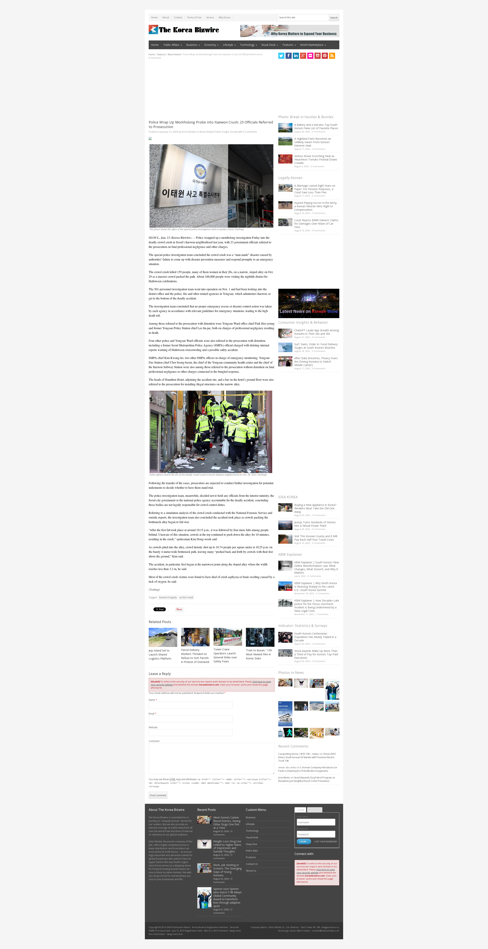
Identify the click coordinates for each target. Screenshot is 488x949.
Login (300, 809)
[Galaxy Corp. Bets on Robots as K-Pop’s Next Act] (301, 732)
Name (153, 699)
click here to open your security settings (316, 871)
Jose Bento (284, 777)
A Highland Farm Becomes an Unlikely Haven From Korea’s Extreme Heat (312, 142)
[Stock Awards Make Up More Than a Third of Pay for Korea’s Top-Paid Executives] (285, 653)
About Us (251, 870)
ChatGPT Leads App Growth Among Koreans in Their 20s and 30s (316, 331)
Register (314, 809)
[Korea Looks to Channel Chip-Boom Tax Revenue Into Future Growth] (317, 706)
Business (191, 45)
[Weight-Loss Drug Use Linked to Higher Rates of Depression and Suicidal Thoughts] (301, 683)
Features (288, 45)
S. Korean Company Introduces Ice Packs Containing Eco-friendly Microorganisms (307, 769)
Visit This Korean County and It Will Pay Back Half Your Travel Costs (315, 537)
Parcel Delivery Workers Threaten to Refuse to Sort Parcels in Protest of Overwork (195, 656)
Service (210, 17)
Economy (210, 45)
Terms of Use (194, 17)
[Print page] (211, 138)
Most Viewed (174, 54)
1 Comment (322, 614)
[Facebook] (289, 56)
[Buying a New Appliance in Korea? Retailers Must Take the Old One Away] (285, 507)
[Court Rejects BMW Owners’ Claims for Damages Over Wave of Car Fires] (285, 222)
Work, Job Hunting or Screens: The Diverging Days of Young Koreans (227, 870)
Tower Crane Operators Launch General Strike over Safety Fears (225, 655)
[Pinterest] (325, 56)
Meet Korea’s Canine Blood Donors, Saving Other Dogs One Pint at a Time (226, 823)
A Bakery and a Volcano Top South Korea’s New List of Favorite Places (316, 126)
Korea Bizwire (189, 131)
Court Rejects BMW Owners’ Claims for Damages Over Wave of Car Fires (316, 223)
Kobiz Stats (252, 850)
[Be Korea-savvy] (184, 29)
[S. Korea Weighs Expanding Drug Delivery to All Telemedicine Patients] (332, 731)
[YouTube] (318, 56)
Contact (178, 17)
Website (153, 727)
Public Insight (222, 131)
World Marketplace (311, 45)
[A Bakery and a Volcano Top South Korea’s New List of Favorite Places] (285, 127)
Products (251, 857)
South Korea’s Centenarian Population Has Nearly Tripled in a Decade (315, 637)
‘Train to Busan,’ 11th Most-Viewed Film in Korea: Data (259, 654)
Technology (247, 45)
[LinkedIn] (296, 56)
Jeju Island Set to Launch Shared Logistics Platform (160, 654)
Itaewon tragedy (168, 597)
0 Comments (318, 131)
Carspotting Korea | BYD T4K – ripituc (298, 753)
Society (234, 131)
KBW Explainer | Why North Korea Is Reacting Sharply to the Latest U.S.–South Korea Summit (315, 586)
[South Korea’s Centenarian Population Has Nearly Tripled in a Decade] (285, 637)
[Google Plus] (303, 56)
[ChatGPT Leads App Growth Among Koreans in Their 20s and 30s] (285, 333)
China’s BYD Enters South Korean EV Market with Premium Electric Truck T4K (307, 757)
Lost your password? (325, 841)
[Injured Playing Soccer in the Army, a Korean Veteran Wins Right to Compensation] (285, 205)
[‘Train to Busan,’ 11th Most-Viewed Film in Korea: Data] (260, 637)
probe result (186, 597)
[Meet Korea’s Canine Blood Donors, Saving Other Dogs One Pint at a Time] (285, 682)
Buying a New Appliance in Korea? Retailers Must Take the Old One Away (315, 508)
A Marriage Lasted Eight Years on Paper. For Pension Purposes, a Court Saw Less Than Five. (314, 189)
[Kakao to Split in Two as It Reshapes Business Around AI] (301, 706)
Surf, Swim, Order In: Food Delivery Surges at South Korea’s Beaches (316, 345)
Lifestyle (228, 45)
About (165, 17)
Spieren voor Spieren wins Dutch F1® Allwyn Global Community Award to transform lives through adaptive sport (227, 897)
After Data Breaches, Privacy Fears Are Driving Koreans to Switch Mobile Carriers (316, 361)
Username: (303, 816)
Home (154, 17)
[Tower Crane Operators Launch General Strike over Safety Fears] (228, 637)
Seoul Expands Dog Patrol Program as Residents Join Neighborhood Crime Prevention (306, 779)
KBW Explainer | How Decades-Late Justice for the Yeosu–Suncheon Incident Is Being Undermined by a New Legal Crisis (316, 606)
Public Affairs (171, 45)
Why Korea (224, 17)
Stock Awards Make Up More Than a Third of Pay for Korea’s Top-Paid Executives (316, 654)
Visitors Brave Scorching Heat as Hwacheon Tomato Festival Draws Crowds (315, 159)
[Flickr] (310, 56)
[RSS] (332, 56)
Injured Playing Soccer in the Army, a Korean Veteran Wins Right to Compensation (315, 206)
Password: (302, 828)
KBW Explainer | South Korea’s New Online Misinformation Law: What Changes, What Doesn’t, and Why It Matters (316, 567)
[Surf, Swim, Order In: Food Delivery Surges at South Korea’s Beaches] (285, 347)
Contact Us (252, 864)
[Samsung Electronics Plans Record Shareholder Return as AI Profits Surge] (285, 732)
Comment (154, 741)
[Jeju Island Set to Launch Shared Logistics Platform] (163, 637)
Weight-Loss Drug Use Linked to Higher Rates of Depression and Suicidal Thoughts (227, 846)
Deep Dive (251, 844)
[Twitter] (281, 56)
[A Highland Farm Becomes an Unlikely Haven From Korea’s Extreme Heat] (285, 141)
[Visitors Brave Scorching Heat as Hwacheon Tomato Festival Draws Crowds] (285, 159)
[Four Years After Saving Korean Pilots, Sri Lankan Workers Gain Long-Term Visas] (332, 706)
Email (152, 713)
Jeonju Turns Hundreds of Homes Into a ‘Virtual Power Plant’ (315, 523)
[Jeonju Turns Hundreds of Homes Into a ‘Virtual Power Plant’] (285, 525)
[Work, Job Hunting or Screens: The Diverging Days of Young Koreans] (317, 683)
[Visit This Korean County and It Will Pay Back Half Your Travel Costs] (285, 539)
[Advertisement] (211, 89)
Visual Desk (268, 45)
